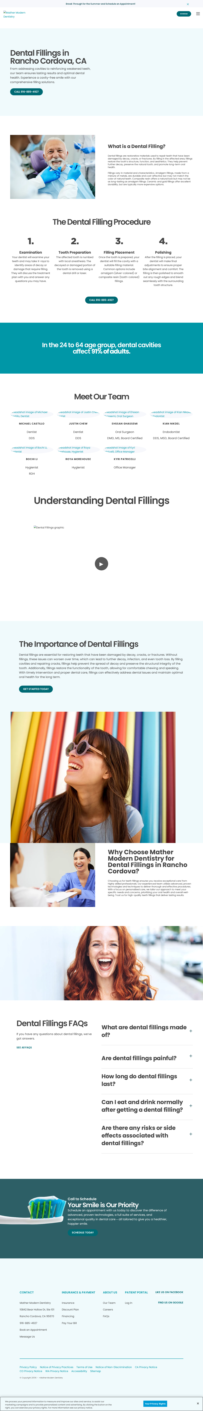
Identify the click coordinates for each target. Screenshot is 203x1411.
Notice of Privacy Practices (56, 1367)
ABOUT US (110, 1292)
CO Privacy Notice (31, 1371)
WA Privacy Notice (56, 1371)
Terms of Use (84, 1367)
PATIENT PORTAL (136, 1292)
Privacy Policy (28, 1367)
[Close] (197, 1403)
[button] (198, 14)
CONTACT (27, 1292)
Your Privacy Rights (155, 1403)
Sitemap (95, 1371)
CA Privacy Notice (146, 1367)
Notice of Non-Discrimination (114, 1367)
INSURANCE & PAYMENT (78, 1292)
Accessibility (79, 1371)
